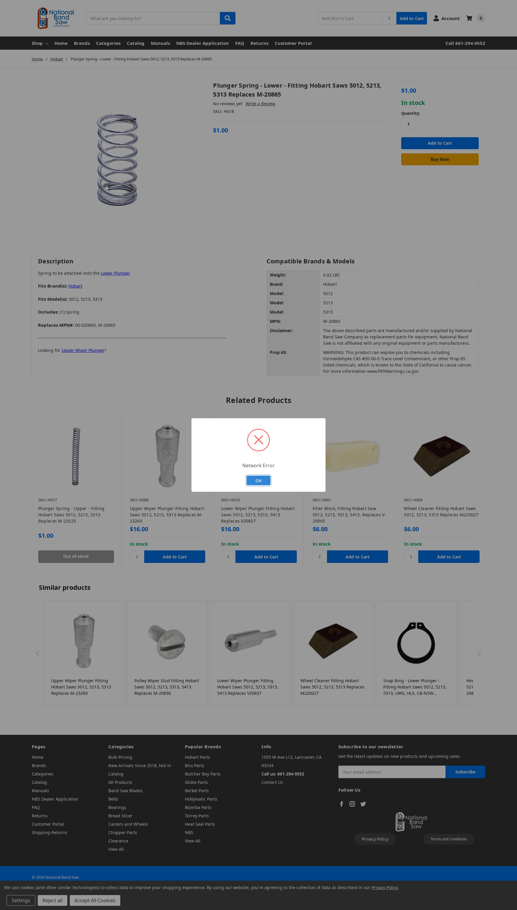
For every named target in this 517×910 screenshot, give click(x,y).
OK (259, 480)
